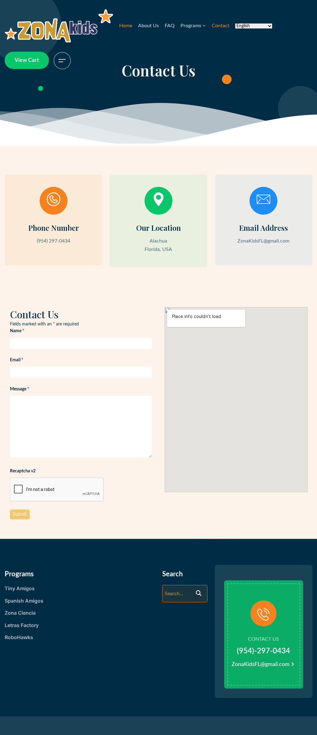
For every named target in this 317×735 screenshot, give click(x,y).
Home (125, 25)
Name (17, 331)
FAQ (170, 25)
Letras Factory (22, 625)
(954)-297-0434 (263, 651)
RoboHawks (19, 637)
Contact (220, 25)
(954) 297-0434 (53, 241)
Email (16, 360)
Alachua (158, 241)
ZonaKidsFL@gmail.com (263, 241)
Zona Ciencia (20, 613)
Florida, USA (158, 249)
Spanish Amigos (24, 601)
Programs (190, 25)
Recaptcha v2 (23, 471)
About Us (148, 25)
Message (19, 389)
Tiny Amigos (20, 588)
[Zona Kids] (59, 26)
